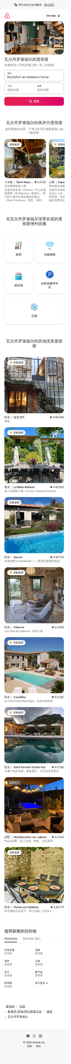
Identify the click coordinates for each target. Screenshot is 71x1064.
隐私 (29, 1046)
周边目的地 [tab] (10, 938)
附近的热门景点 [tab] (32, 938)
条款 (38, 1046)
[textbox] (19, 90)
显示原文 (49, 4)
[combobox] (34, 77)
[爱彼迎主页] (7, 15)
